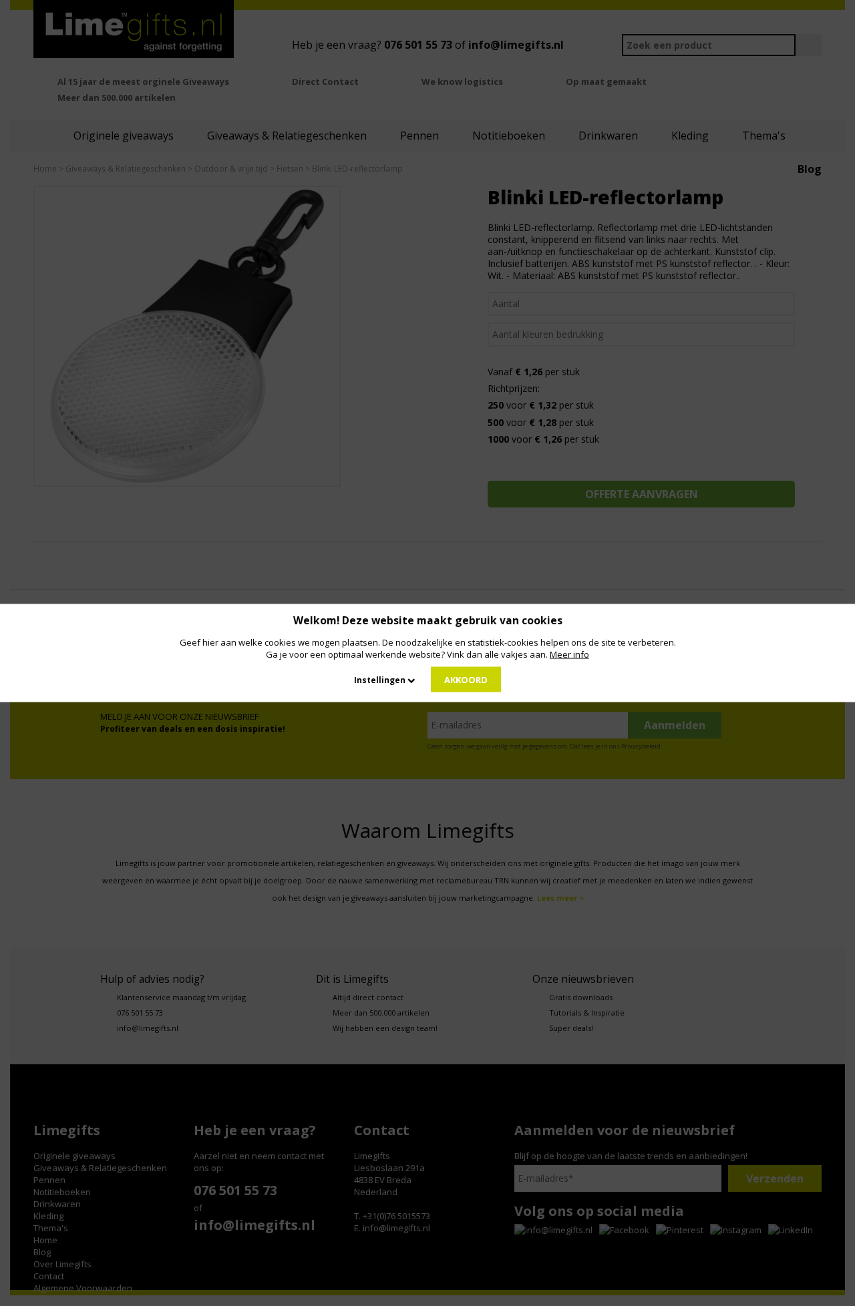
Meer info (569, 654)
